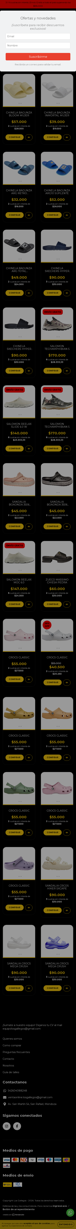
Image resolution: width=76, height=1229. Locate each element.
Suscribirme (38, 56)
